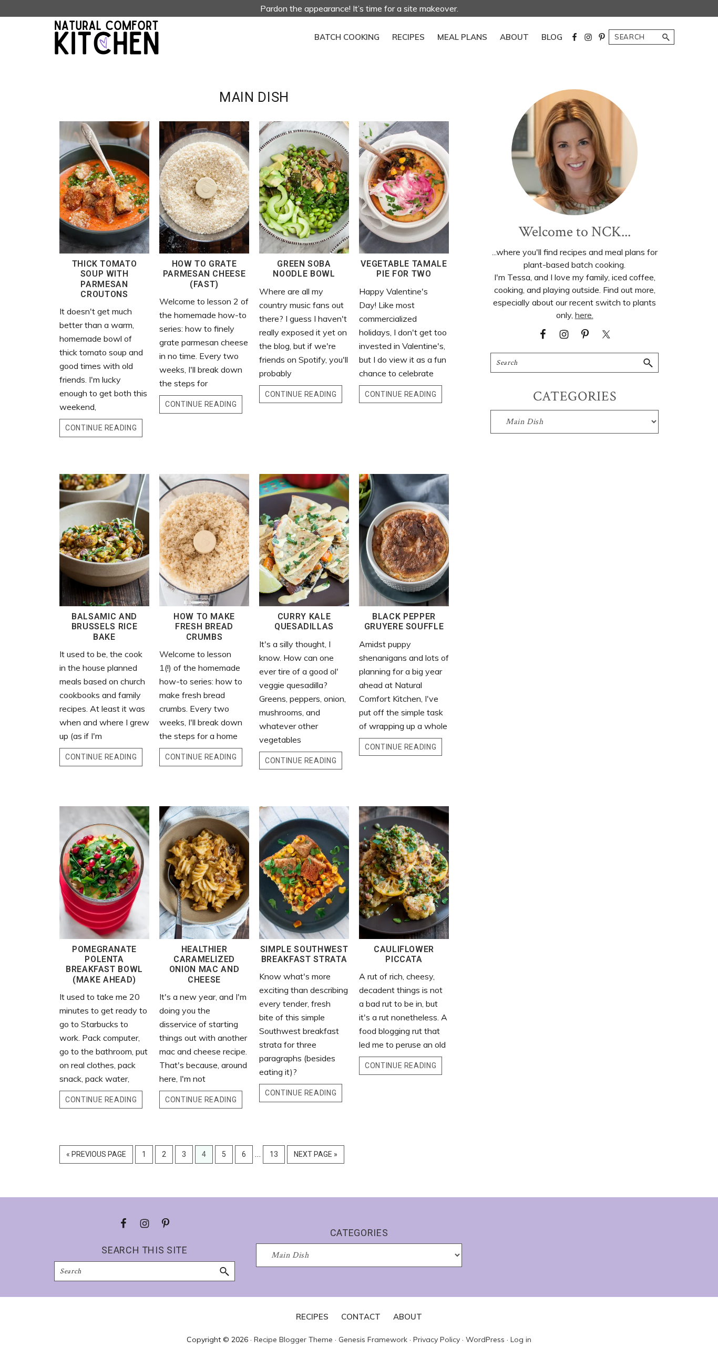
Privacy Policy (436, 1339)
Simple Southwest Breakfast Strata (304, 954)
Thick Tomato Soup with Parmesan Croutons (104, 279)
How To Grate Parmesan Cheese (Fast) (204, 274)
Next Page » (315, 1156)
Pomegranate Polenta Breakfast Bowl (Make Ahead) (104, 964)
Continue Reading (101, 428)
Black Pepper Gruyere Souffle (404, 621)
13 (277, 1156)
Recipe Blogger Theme (293, 1339)
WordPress (485, 1339)
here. (584, 315)
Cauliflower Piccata (404, 954)
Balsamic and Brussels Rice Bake (104, 626)
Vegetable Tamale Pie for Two (404, 269)
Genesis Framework (373, 1339)
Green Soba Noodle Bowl (304, 269)
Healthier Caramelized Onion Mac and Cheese (204, 964)
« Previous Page (96, 1156)
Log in (520, 1339)
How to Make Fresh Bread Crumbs (204, 626)
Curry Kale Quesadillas (304, 621)
